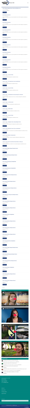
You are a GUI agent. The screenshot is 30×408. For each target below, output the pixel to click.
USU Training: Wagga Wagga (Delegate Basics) (10, 148)
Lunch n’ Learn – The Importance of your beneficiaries (11, 81)
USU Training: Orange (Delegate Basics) (9, 181)
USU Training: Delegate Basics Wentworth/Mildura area (12, 8)
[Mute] (26, 305)
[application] (15, 299)
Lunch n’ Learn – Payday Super (8, 108)
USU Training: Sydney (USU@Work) (8, 214)
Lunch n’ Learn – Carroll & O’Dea (8, 74)
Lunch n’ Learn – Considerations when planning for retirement (13, 94)
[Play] (2, 305)
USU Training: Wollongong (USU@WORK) (9, 161)
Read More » (17, 361)
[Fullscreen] (27, 305)
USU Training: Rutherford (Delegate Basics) (10, 174)
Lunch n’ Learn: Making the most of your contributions (11, 128)
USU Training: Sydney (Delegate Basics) (9, 201)
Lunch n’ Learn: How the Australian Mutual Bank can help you (13, 141)
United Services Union (9, 405)
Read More (4, 12)
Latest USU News (4, 393)
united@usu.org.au (5, 382)
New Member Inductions (7, 22)
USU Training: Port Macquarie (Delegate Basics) (10, 194)
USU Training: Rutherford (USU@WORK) (9, 168)
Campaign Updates (4, 391)
